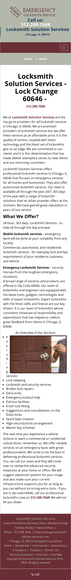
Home (28, 59)
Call (36, 574)
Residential (22, 545)
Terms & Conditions (21, 554)
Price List (42, 554)
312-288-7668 (35, 24)
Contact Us (51, 550)
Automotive (58, 545)
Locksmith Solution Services (33, 117)
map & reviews (45, 527)
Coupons (35, 550)
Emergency (20, 550)
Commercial (40, 545)
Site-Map (56, 554)
